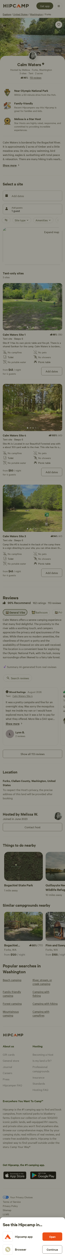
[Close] (32, 630)
